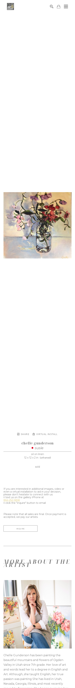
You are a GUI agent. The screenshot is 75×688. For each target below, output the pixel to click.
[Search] (51, 6)
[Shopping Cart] (58, 7)
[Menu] (66, 6)
